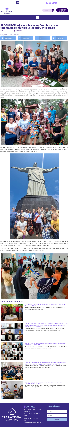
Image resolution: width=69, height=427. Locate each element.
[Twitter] (50, 3)
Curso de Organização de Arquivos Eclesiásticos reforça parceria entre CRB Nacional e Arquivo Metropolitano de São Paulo (45, 363)
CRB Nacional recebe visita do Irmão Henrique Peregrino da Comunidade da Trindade (43, 382)
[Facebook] (47, 3)
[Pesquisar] (53, 10)
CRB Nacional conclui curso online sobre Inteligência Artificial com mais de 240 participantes (45, 344)
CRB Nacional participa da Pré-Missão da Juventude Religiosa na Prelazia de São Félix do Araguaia (45, 305)
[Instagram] (55, 3)
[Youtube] (53, 3)
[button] (17, 2)
